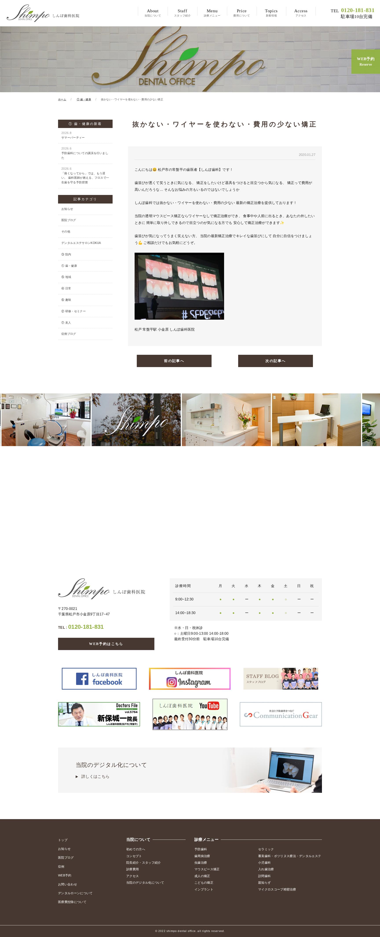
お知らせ (67, 209)
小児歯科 (264, 862)
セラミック (266, 849)
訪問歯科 (264, 876)
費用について (241, 12)
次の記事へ (275, 361)
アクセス (301, 12)
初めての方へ (135, 849)
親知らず (264, 882)
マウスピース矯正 (207, 869)
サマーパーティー (73, 135)
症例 (61, 866)
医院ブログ (68, 220)
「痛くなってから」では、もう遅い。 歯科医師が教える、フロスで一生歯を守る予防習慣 (85, 175)
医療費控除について (72, 902)
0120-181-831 (353, 13)
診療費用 (132, 869)
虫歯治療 (200, 862)
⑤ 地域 (66, 277)
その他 (65, 231)
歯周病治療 (202, 856)
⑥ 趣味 (66, 299)
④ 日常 (66, 288)
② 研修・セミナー (73, 311)
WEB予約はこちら (106, 644)
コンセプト (134, 856)
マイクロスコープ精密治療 (277, 889)
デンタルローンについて (75, 893)
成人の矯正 (202, 876)
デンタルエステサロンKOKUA (81, 243)
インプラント (203, 889)
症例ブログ (68, 333)
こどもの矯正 (203, 882)
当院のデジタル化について (111, 770)
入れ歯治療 (266, 869)
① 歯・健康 (69, 265)
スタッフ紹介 (182, 12)
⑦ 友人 (66, 322)
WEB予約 (366, 61)
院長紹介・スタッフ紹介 (143, 862)
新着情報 (271, 12)
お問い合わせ (67, 884)
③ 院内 (66, 254)
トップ (63, 840)
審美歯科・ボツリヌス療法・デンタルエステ (289, 856)
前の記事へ (174, 361)
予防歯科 (200, 849)
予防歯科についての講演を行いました (84, 153)
